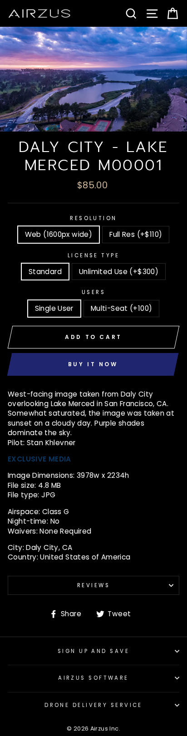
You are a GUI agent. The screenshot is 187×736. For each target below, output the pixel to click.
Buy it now (93, 364)
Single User (54, 308)
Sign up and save (93, 651)
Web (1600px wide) (59, 234)
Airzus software (93, 678)
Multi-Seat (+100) (122, 308)
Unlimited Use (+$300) (118, 271)
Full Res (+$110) (135, 234)
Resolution (93, 218)
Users (93, 292)
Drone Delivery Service (93, 705)
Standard (45, 271)
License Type (93, 255)
